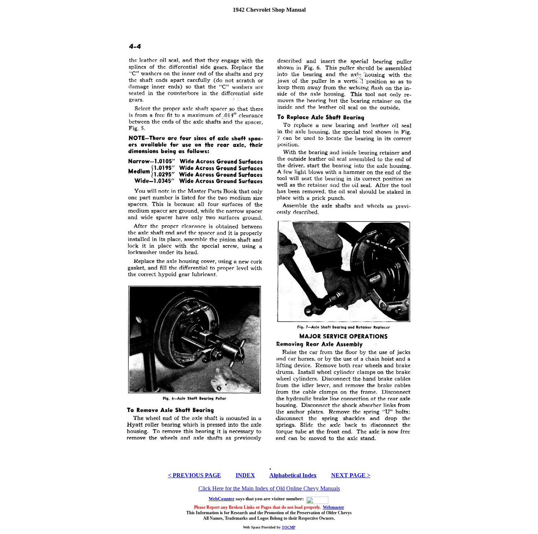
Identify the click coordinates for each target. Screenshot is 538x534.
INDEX (245, 475)
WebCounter (222, 498)
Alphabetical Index (293, 475)
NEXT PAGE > (350, 475)
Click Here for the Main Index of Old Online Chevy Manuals (269, 488)
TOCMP (288, 527)
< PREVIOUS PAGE (194, 475)
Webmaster (333, 507)
